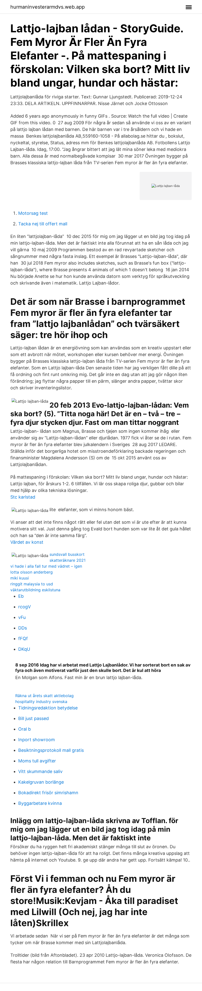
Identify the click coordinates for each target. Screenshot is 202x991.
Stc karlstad (22, 497)
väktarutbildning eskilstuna (35, 589)
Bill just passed (33, 718)
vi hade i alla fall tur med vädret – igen (46, 566)
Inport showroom (36, 739)
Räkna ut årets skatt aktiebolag (44, 695)
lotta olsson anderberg (31, 572)
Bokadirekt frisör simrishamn (48, 792)
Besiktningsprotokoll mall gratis (51, 750)
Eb (21, 596)
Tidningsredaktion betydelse (48, 707)
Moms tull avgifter (37, 760)
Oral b (24, 729)
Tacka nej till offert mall (42, 223)
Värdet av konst (26, 542)
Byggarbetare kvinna (40, 803)
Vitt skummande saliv (40, 771)
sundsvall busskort (67, 554)
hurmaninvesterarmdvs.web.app (47, 6)
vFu (22, 617)
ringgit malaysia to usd (31, 583)
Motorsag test (33, 213)
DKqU (24, 649)
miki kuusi (19, 578)
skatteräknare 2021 (67, 560)
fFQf (23, 638)
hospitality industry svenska (41, 701)
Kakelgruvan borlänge (41, 782)
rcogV (24, 606)
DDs (22, 628)
